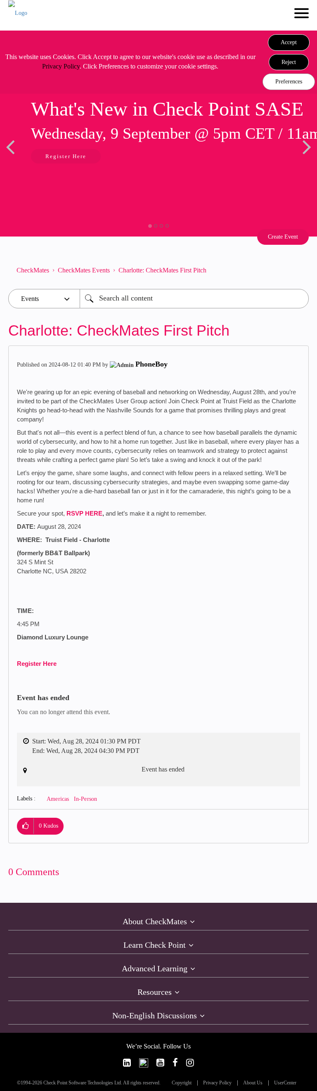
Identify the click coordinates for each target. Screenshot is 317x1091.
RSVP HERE (84, 513)
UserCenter (285, 1083)
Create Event (283, 237)
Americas (58, 799)
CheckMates (33, 270)
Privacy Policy (61, 66)
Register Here (37, 663)
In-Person (85, 799)
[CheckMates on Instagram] (190, 1063)
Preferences (288, 81)
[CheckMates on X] (143, 1063)
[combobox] (194, 298)
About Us (253, 1083)
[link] (127, 1063)
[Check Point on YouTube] (160, 1063)
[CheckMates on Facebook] (175, 1063)
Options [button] (298, 270)
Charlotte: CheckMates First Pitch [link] (162, 270)
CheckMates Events (84, 270)
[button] (289, 42)
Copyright (182, 1083)
